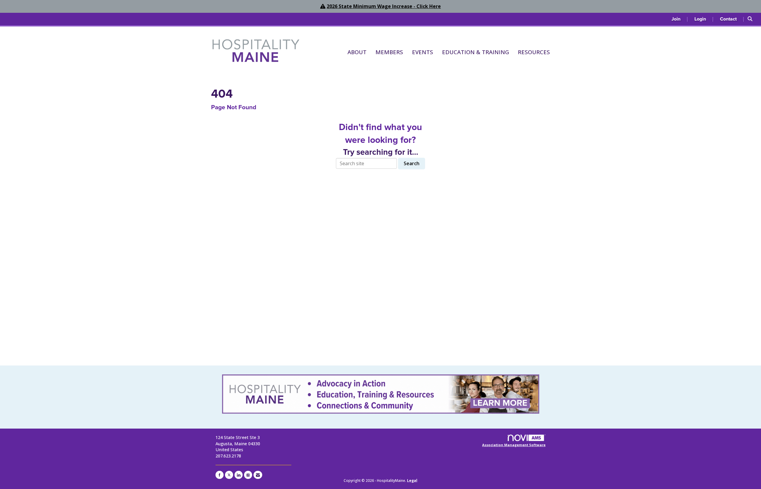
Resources (534, 52)
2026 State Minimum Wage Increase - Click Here (384, 6)
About (357, 52)
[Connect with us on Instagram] (248, 475)
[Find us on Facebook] (220, 475)
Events (422, 52)
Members (389, 52)
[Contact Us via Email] (258, 475)
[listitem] (680, 19)
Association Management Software (513, 445)
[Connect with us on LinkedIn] (239, 475)
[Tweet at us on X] (229, 475)
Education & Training (475, 52)
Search (411, 163)
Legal (412, 480)
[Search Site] (752, 19)
